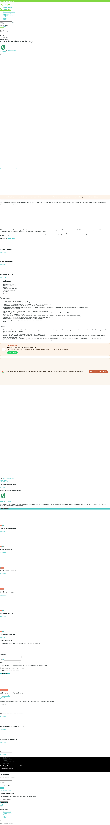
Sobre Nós (6, 763)
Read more (3, 704)
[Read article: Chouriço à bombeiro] (55, 746)
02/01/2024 (3, 637)
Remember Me (6, 785)
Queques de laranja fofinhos (8, 634)
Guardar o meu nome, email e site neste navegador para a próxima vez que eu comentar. (25, 665)
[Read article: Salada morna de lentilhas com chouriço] (55, 708)
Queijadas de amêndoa (6, 274)
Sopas (4, 26)
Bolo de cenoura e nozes (7, 592)
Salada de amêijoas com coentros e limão (12, 726)
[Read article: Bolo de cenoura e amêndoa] (55, 560)
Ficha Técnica (6, 757)
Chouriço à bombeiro (6, 752)
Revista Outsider (12, 50)
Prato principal (7, 14)
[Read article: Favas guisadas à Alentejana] (55, 518)
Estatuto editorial (7, 759)
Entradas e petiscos (8, 15)
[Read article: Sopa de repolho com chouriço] (55, 733)
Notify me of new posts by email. (10, 671)
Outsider (5, 4)
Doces (4, 16)
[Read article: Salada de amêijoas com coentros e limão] (55, 721)
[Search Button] (12, 22)
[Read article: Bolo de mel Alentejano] (55, 256)
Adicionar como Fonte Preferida (98, 371)
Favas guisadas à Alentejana (8, 528)
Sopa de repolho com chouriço (8, 739)
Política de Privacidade (9, 761)
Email (2, 659)
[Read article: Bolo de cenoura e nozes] (55, 581)
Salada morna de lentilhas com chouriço (11, 714)
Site (1, 662)
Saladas (5, 18)
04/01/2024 (3, 595)
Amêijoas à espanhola (6, 249)
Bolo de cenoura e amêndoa (8, 571)
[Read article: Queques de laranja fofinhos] (55, 624)
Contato (5, 760)
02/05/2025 (3, 531)
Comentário (3, 654)
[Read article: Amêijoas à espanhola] (55, 244)
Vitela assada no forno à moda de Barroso (12, 693)
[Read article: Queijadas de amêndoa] (55, 268)
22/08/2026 (3, 697)
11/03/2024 (3, 552)
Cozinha (5, 37)
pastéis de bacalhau (8, 478)
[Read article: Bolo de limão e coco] (55, 539)
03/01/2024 (3, 277)
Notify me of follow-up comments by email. (13, 668)
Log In (1, 805)
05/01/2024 (3, 574)
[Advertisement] (45, 433)
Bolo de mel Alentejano (6, 261)
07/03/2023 (3, 264)
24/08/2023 (3, 252)
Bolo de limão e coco (6, 549)
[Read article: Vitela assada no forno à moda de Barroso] (55, 682)
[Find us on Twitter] (0, 771)
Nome (2, 657)
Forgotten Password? (5, 790)
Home (1, 37)
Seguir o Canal (12, 352)
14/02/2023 (3, 51)
